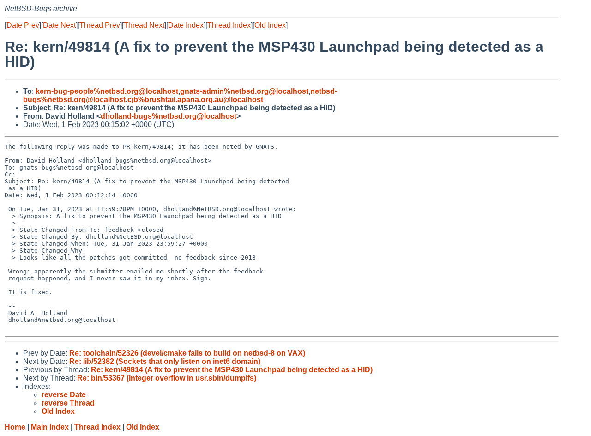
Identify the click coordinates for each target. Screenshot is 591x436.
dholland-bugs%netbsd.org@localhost (168, 116)
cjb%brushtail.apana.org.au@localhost (195, 99)
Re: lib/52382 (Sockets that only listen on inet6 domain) (164, 361)
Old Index (270, 25)
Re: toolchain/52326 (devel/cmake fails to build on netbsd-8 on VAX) (187, 353)
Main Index (50, 427)
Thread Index (229, 25)
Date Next (59, 25)
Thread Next (144, 25)
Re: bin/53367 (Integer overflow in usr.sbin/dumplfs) (166, 378)
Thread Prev (99, 25)
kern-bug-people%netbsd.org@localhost (107, 91)
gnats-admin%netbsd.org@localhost (244, 91)
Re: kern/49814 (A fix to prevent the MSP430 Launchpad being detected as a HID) (232, 370)
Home (15, 427)
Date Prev (22, 25)
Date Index (186, 25)
